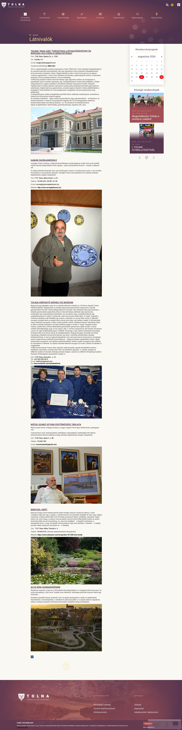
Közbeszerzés (100, 712)
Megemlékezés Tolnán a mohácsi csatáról (145, 118)
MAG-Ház (51, 66)
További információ (22, 727)
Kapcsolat (139, 708)
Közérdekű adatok (102, 705)
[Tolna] (13, 5)
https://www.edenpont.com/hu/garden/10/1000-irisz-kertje (59, 535)
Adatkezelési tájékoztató (146, 712)
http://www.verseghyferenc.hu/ (49, 188)
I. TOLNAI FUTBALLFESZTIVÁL (143, 148)
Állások (137, 705)
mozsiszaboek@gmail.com (46, 444)
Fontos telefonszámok (104, 708)
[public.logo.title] (33, 697)
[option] (147, 123)
